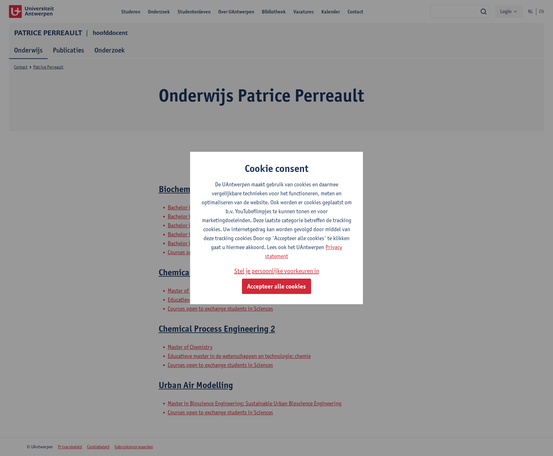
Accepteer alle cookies (276, 286)
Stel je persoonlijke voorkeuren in (276, 271)
